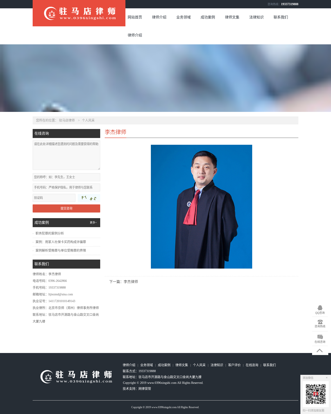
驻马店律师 (67, 120)
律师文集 (232, 17)
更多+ (93, 222)
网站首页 (135, 17)
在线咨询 (252, 365)
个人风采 (88, 120)
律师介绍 (159, 17)
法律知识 (256, 17)
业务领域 (183, 17)
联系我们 (281, 17)
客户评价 (234, 365)
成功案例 (208, 17)
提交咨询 (66, 208)
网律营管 (144, 388)
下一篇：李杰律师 (123, 282)
